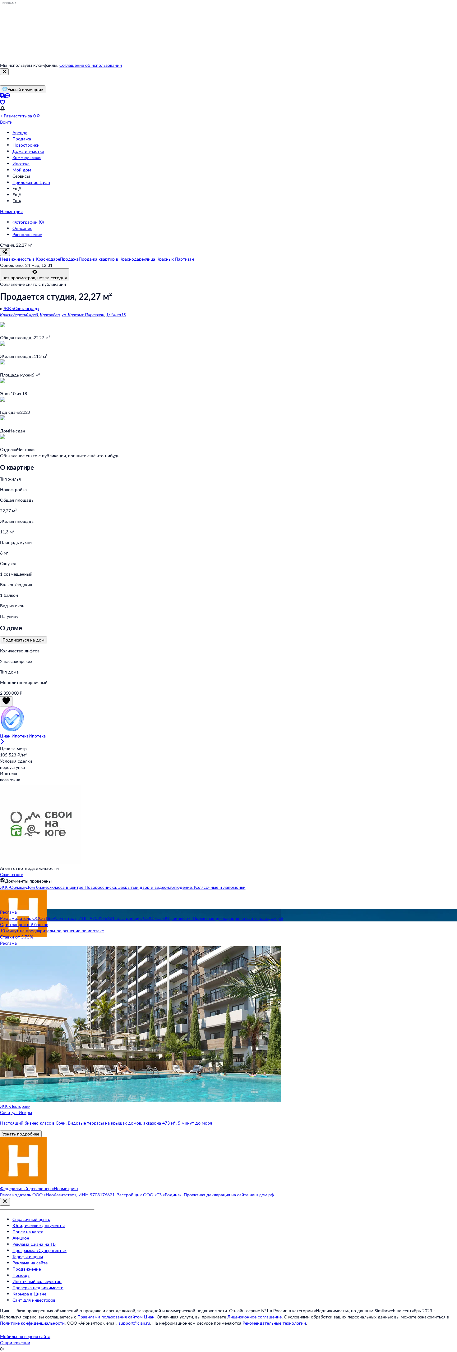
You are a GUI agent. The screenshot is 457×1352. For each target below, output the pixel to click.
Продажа (21, 139)
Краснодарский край (19, 314)
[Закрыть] (4, 71)
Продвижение (26, 1269)
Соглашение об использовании (90, 65)
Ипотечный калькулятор (37, 1281)
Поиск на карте (27, 1232)
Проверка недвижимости (37, 1287)
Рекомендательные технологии (274, 1323)
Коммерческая (26, 157)
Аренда (19, 132)
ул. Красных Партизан (83, 314)
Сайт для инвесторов (33, 1300)
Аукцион (20, 1238)
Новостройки (25, 145)
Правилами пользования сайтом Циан (116, 1317)
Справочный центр (31, 1219)
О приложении (15, 1342)
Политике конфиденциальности (32, 1323)
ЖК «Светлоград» (21, 308)
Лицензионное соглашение (254, 1317)
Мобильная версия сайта (25, 1336)
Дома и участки (28, 151)
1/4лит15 (116, 314)
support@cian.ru (134, 1323)
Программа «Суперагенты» (39, 1250)
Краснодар (50, 314)
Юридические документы (38, 1225)
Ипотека (21, 164)
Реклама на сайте (30, 1263)
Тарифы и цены (27, 1256)
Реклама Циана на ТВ (34, 1244)
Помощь (21, 1275)
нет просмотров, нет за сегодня (34, 278)
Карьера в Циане (29, 1294)
